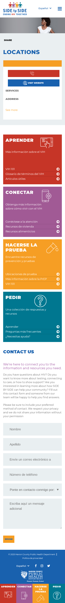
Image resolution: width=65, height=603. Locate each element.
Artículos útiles (15, 178)
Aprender (12, 326)
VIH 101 (10, 169)
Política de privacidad (32, 558)
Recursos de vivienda (20, 226)
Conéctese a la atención (22, 221)
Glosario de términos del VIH (25, 173)
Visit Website (36, 83)
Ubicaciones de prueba (21, 274)
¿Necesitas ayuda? (18, 336)
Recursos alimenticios (20, 231)
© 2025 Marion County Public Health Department (31, 554)
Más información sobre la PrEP (26, 279)
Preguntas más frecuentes (23, 331)
